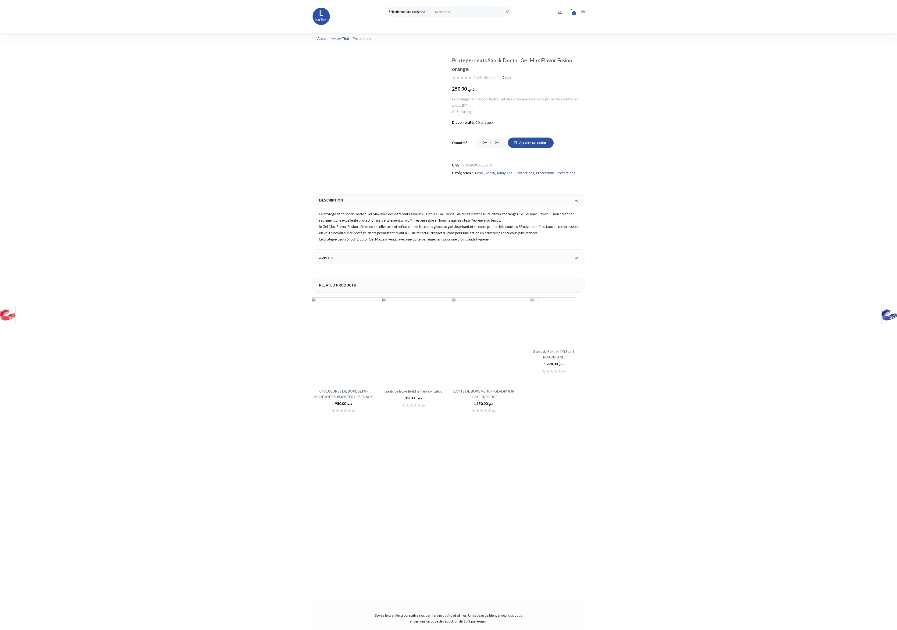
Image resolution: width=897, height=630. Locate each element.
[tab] (448, 200)
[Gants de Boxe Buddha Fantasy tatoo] (425, 340)
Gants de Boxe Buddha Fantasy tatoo (413, 391)
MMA (490, 173)
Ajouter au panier (532, 143)
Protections (361, 38)
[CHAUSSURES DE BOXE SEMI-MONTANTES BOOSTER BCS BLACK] (355, 340)
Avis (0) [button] (326, 258)
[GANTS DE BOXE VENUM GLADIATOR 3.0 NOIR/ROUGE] (495, 340)
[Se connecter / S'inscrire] (560, 11)
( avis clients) (484, 77)
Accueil (322, 38)
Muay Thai (340, 38)
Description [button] (331, 200)
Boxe (479, 173)
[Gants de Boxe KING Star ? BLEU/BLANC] (553, 320)
